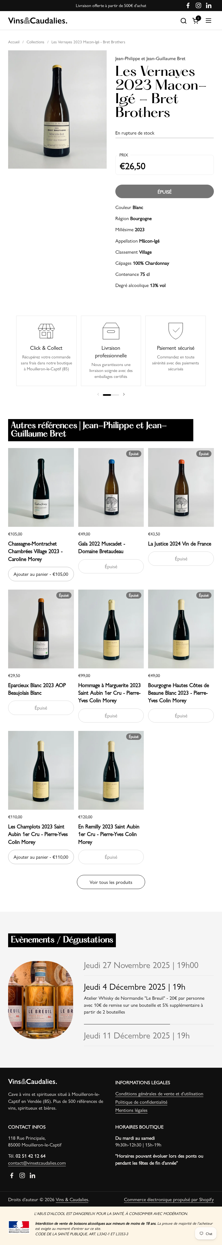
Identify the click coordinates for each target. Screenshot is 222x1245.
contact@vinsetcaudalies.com (37, 1162)
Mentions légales (131, 1109)
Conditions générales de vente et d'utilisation (159, 1093)
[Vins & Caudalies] (37, 20)
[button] (183, 20)
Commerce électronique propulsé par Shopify (169, 1199)
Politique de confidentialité (141, 1101)
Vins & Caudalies (72, 1199)
